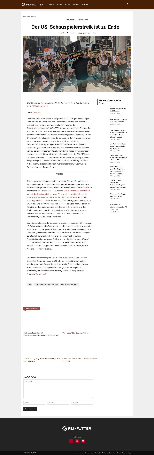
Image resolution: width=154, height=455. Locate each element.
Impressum (79, 453)
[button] (128, 5)
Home (51, 4)
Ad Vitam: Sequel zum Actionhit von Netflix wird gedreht (118, 146)
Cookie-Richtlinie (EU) (124, 453)
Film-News (31, 16)
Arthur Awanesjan (68, 33)
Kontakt (97, 453)
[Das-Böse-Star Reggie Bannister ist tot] (103, 197)
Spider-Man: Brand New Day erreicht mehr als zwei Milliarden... (118, 157)
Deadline (36, 112)
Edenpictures (41, 106)
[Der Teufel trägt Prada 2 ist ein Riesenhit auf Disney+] (103, 122)
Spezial (85, 4)
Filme (67, 4)
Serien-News (83, 20)
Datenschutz (89, 453)
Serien (76, 4)
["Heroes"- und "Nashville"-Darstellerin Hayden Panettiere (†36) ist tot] (103, 183)
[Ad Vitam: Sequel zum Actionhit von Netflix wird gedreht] (103, 147)
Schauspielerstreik (69, 285)
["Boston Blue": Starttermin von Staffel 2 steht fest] (103, 207)
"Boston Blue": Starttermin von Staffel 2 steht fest (118, 207)
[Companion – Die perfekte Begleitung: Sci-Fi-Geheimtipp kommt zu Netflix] (103, 169)
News (59, 4)
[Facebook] (71, 441)
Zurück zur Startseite (108, 453)
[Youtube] (83, 441)
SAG (29, 285)
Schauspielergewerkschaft (46, 285)
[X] (77, 441)
